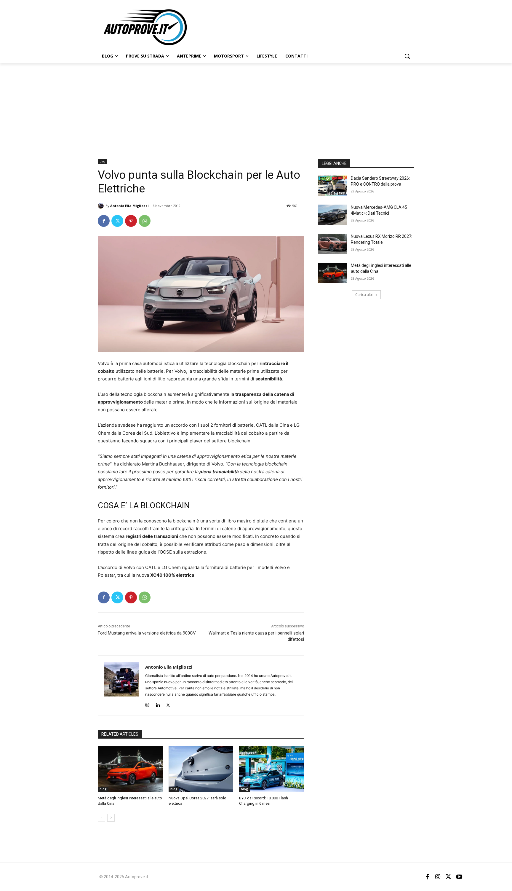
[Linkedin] (158, 704)
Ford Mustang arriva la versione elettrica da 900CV (147, 633)
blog (102, 161)
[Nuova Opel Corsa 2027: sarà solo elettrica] (201, 769)
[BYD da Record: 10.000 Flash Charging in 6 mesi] (271, 769)
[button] (407, 56)
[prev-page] (101, 818)
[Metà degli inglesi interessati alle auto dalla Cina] (130, 769)
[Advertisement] (256, 107)
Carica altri (364, 294)
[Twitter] (117, 221)
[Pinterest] (131, 221)
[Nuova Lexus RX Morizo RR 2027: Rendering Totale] (332, 244)
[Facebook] (104, 221)
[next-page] (111, 818)
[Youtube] (459, 877)
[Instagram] (147, 704)
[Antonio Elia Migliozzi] (101, 206)
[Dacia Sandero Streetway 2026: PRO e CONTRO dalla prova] (332, 186)
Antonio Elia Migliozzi (129, 205)
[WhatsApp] (145, 221)
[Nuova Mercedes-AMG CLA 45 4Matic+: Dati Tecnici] (332, 215)
